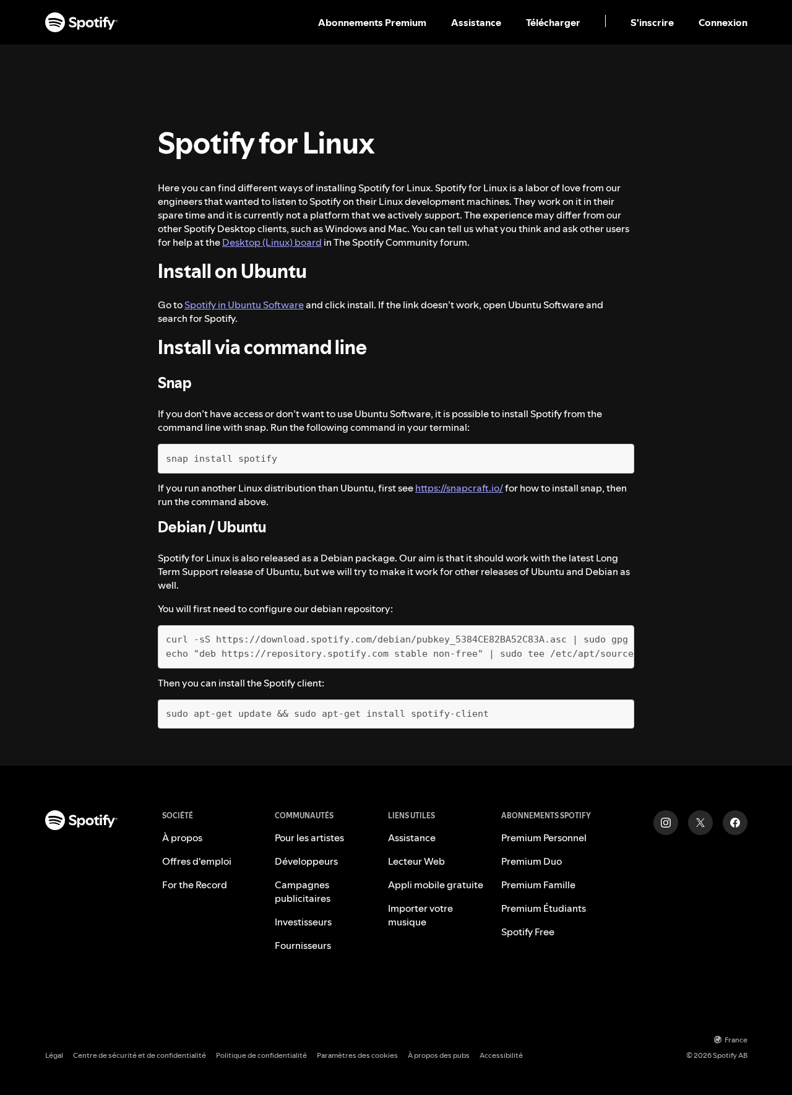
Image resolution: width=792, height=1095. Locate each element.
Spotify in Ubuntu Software (244, 304)
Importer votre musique (420, 914)
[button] (373, 22)
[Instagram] (665, 822)
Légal (54, 1055)
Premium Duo (531, 861)
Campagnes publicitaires (302, 891)
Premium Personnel (544, 837)
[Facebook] (735, 822)
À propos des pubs (439, 1055)
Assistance (476, 22)
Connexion (723, 22)
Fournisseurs (303, 945)
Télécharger (553, 22)
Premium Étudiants (543, 908)
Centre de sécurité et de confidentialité (139, 1055)
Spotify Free (527, 931)
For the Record (194, 884)
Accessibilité (501, 1055)
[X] (700, 822)
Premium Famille (538, 884)
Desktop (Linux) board (272, 242)
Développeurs (306, 861)
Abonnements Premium (372, 22)
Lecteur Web (416, 861)
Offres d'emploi (196, 861)
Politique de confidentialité (261, 1055)
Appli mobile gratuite (435, 884)
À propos (182, 837)
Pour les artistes (309, 837)
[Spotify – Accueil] (81, 22)
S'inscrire (652, 22)
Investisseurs (303, 921)
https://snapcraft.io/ (459, 488)
